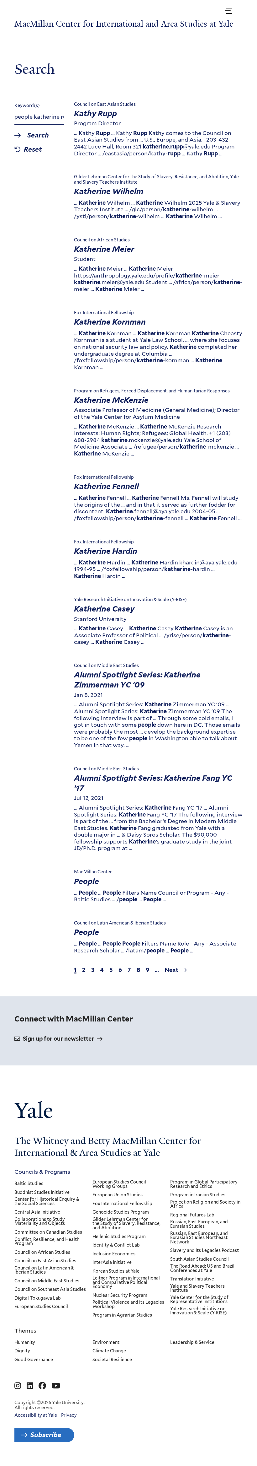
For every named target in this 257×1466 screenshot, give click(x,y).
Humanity (24, 1342)
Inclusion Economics (113, 1254)
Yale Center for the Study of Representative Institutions (199, 1300)
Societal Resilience (112, 1360)
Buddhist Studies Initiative (42, 1192)
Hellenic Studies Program (119, 1237)
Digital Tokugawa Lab (37, 1298)
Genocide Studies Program (120, 1212)
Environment (105, 1342)
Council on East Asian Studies (45, 1261)
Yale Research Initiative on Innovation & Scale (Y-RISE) (198, 1311)
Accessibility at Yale (35, 1415)
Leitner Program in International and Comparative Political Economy (126, 1282)
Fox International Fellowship (122, 1204)
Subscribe (45, 1435)
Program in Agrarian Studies (122, 1315)
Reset (33, 149)
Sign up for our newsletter (58, 1038)
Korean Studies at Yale (115, 1271)
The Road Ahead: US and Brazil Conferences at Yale (202, 1268)
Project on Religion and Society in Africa (205, 1204)
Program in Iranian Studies (197, 1195)
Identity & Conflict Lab (116, 1245)
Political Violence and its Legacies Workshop (128, 1304)
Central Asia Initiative (37, 1212)
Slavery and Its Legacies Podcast (204, 1250)
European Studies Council (41, 1307)
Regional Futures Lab (192, 1215)
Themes (25, 1330)
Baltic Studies (28, 1184)
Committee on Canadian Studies (48, 1232)
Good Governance (33, 1360)
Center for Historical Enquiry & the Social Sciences (46, 1201)
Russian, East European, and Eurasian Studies (199, 1224)
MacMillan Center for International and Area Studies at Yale (123, 24)
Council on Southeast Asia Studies (50, 1289)
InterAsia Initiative (112, 1262)
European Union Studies (117, 1195)
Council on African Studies (42, 1252)
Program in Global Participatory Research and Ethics (204, 1184)
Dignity (22, 1351)
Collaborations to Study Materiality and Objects (39, 1221)
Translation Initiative (192, 1279)
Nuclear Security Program (119, 1295)
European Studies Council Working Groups (119, 1184)
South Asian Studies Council (199, 1259)
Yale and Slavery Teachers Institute (197, 1288)
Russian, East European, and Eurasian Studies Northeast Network (199, 1238)
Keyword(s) (27, 105)
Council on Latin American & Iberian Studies (44, 1270)
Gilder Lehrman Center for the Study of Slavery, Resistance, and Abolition (126, 1223)
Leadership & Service (192, 1342)
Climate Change (109, 1351)
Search (38, 135)
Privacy (69, 1415)
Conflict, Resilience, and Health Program (46, 1241)
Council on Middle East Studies (46, 1281)
